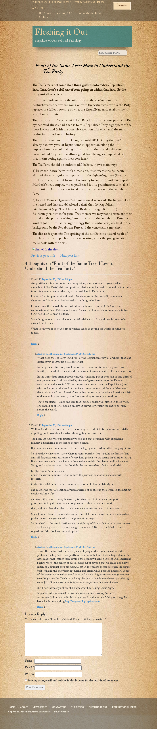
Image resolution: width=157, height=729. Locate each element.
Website (29, 674)
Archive (38, 8)
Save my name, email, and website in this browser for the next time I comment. (73, 680)
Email (29, 667)
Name (29, 661)
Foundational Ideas (89, 2)
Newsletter (40, 707)
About (24, 707)
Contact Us (59, 707)
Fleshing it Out (60, 2)
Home (12, 707)
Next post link (71, 256)
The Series (39, 2)
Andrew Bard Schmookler (50, 354)
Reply (34, 344)
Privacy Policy (61, 711)
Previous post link (41, 256)
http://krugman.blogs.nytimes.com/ (82, 601)
